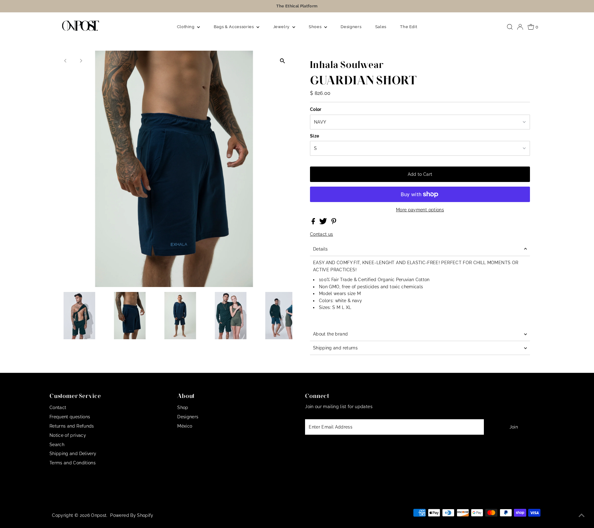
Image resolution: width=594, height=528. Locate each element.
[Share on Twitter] (323, 222)
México (184, 426)
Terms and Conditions (73, 462)
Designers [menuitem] (351, 26)
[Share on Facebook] (314, 222)
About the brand (330, 334)
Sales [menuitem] (380, 26)
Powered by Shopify (131, 515)
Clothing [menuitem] (186, 26)
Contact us (321, 234)
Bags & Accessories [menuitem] (234, 26)
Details (320, 249)
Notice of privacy (68, 435)
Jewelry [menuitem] (282, 26)
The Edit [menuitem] (408, 26)
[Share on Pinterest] (333, 222)
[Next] (81, 61)
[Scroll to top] (581, 515)
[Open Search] (510, 27)
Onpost (98, 515)
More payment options (420, 209)
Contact (58, 407)
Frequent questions (70, 416)
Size (314, 135)
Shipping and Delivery (73, 453)
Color (315, 109)
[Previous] (66, 61)
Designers (187, 416)
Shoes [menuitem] (316, 26)
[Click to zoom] (282, 61)
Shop (182, 407)
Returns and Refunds (72, 426)
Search (57, 444)
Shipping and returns (335, 347)
